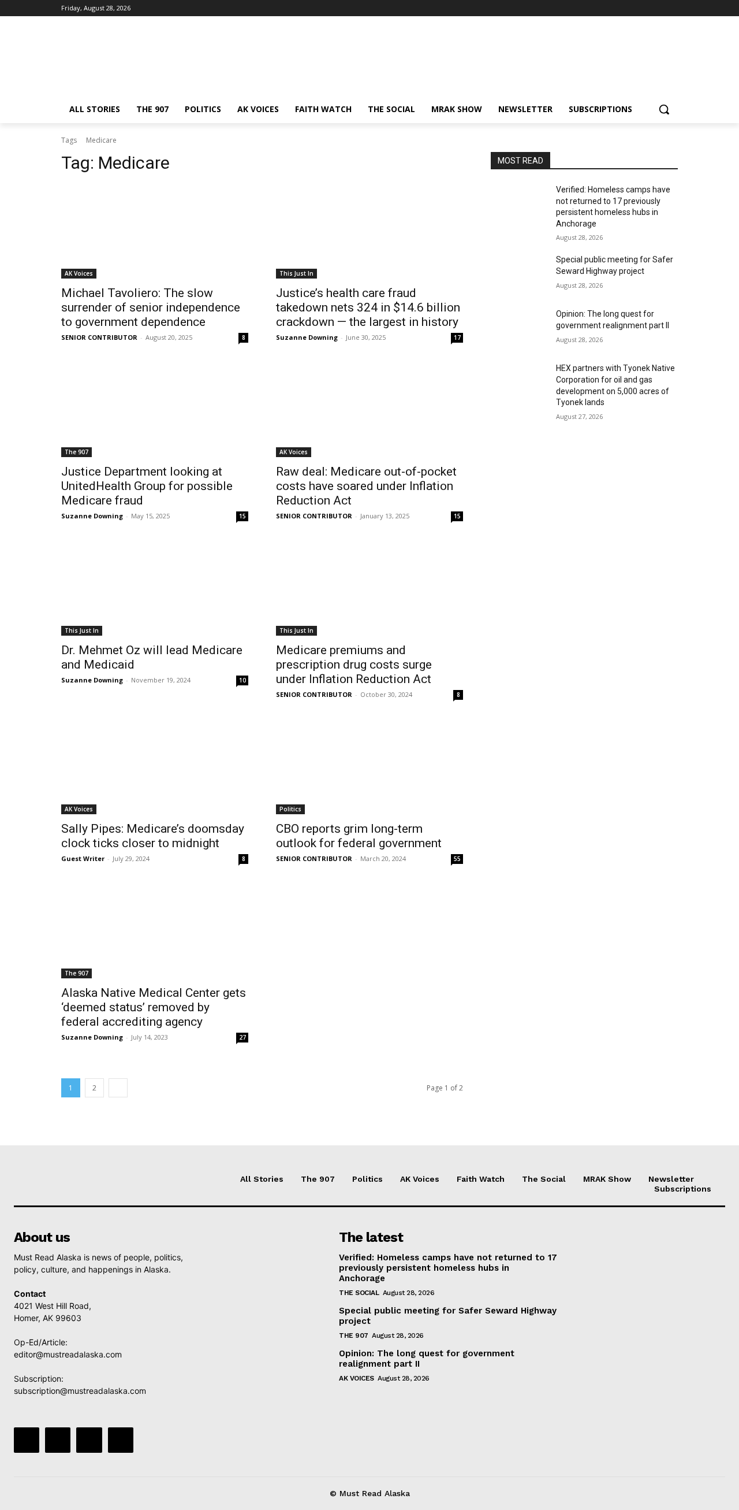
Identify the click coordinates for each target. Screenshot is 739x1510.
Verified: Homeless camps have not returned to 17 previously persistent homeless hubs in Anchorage (448, 1267)
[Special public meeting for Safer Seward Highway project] (519, 274)
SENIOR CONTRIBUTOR (99, 337)
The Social (359, 1293)
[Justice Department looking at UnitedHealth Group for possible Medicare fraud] (154, 410)
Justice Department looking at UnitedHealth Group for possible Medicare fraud (147, 486)
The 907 (76, 452)
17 (457, 337)
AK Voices (79, 273)
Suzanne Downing (307, 337)
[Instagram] (623, 8)
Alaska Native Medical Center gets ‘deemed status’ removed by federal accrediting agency (153, 1007)
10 (242, 680)
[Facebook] (607, 8)
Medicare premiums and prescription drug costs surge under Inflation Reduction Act (354, 664)
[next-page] (118, 1087)
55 (457, 859)
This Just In (296, 273)
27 (242, 1037)
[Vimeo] (655, 8)
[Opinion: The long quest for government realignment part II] (519, 328)
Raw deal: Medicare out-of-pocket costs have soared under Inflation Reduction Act (366, 486)
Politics (290, 809)
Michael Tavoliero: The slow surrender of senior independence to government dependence (150, 307)
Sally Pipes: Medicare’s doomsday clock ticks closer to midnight (152, 836)
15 (242, 516)
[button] (664, 109)
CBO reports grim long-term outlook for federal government (359, 836)
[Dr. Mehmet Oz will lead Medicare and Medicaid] (154, 589)
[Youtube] (671, 8)
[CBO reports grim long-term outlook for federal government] (369, 767)
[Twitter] (639, 8)
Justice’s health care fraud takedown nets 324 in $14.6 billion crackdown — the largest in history (368, 307)
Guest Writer (82, 858)
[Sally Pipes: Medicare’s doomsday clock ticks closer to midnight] (154, 767)
